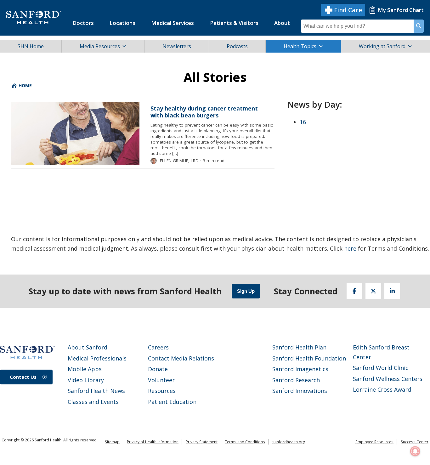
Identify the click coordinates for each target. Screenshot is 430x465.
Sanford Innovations (299, 390)
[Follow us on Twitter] (373, 291)
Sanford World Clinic (380, 367)
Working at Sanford (382, 46)
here (350, 248)
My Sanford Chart (401, 10)
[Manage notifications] (415, 451)
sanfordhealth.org (288, 442)
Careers (158, 347)
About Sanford (87, 347)
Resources (162, 390)
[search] (419, 26)
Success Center (414, 442)
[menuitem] (83, 23)
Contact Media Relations (181, 358)
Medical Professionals (97, 358)
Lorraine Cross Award (382, 389)
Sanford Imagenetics (300, 369)
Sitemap (112, 442)
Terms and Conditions (245, 442)
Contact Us (23, 377)
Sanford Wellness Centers (387, 379)
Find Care (348, 10)
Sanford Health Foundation (309, 358)
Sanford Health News (96, 390)
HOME (24, 85)
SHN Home (31, 46)
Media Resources (100, 46)
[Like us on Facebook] (354, 291)
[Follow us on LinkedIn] (392, 291)
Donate (158, 369)
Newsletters (176, 46)
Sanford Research (296, 380)
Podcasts (237, 46)
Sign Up (246, 291)
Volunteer (161, 380)
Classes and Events (93, 401)
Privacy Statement (202, 442)
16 (303, 122)
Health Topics (300, 46)
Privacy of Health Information (152, 442)
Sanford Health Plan (299, 347)
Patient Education (172, 401)
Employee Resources (374, 442)
